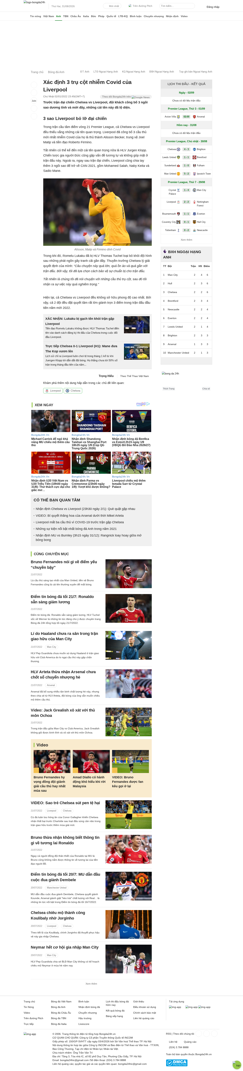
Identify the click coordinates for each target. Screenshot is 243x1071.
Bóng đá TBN (58, 1018)
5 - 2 (186, 173)
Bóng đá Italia (59, 1024)
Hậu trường (84, 1018)
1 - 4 (186, 190)
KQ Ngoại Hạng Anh (133, 71)
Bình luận (136, 16)
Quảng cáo (190, 1041)
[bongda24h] (26, 16)
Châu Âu (75, 16)
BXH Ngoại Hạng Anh (161, 71)
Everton (201, 213)
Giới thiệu (138, 1001)
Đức (93, 16)
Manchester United (56, 887)
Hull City (201, 222)
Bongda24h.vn (203, 1054)
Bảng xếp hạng (114, 1016)
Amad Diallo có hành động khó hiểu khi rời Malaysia (89, 781)
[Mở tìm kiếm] (193, 6)
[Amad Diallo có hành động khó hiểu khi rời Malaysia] (91, 761)
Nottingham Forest (203, 204)
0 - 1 (186, 222)
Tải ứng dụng (176, 1001)
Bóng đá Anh (58, 1007)
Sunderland (170, 165)
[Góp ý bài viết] (34, 108)
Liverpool (55, 390)
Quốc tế (111, 16)
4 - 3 (186, 149)
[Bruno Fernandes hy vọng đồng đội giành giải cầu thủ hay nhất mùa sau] (52, 761)
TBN (65, 16)
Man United (170, 173)
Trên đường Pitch (142, 5)
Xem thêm (91, 983)
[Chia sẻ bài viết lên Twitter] (34, 92)
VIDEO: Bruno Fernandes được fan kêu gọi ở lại (127, 781)
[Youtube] (214, 1033)
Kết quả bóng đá (115, 1010)
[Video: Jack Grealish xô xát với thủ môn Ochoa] (128, 722)
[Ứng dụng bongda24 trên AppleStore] (204, 1007)
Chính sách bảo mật (144, 1012)
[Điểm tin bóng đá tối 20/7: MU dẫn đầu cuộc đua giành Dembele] (128, 886)
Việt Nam (48, 16)
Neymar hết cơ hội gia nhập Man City (65, 947)
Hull (170, 283)
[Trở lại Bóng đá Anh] (34, 116)
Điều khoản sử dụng (144, 1007)
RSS (168, 1033)
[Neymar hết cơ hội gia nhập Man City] (128, 959)
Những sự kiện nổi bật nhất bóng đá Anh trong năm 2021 (76, 529)
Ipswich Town (204, 173)
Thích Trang (169, 388)
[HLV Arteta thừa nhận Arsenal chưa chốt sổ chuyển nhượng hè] (128, 683)
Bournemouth (169, 213)
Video (184, 16)
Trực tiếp (29, 1024)
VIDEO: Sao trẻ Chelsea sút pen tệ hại (65, 803)
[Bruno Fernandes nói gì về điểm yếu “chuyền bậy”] (128, 573)
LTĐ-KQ (123, 16)
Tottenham (170, 230)
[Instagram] (206, 1033)
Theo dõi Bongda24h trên (117, 96)
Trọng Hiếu (106, 375)
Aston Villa (170, 116)
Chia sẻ (206, 388)
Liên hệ (173, 1041)
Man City (51, 647)
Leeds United (169, 157)
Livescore (83, 1024)
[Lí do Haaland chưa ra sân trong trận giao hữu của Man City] (128, 645)
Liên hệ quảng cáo (143, 1018)
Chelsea (75, 390)
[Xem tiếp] (186, 360)
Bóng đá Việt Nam (61, 1001)
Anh (58, 16)
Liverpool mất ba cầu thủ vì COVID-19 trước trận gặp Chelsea (80, 522)
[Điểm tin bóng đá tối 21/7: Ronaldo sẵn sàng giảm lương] (128, 608)
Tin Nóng (29, 1007)
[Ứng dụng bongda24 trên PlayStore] (192, 1007)
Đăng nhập (213, 6)
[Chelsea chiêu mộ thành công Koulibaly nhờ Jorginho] (128, 924)
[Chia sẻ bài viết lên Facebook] (34, 85)
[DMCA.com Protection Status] (176, 1065)
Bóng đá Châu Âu (61, 1012)
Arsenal (51, 685)
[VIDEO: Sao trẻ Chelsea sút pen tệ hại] (128, 814)
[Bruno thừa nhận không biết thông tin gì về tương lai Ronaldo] (128, 849)
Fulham (201, 165)
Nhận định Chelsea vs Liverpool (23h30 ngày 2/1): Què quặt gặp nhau (85, 509)
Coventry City (169, 222)
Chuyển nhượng (154, 16)
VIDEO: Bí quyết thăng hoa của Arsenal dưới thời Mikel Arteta (80, 515)
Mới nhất (114, 6)
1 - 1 (186, 157)
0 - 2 (186, 230)
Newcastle (202, 230)
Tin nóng (35, 16)
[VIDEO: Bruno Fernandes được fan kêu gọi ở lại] (130, 761)
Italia (86, 16)
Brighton (201, 149)
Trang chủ (29, 1001)
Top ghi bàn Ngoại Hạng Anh (195, 71)
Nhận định (172, 16)
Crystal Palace (172, 192)
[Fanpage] (198, 1033)
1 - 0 (186, 165)
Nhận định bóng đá (89, 1007)
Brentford (201, 157)
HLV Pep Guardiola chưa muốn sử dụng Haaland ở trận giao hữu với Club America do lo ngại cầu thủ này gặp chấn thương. (65, 657)
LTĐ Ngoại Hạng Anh (106, 71)
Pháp (101, 16)
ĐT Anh (84, 71)
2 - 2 (186, 202)
